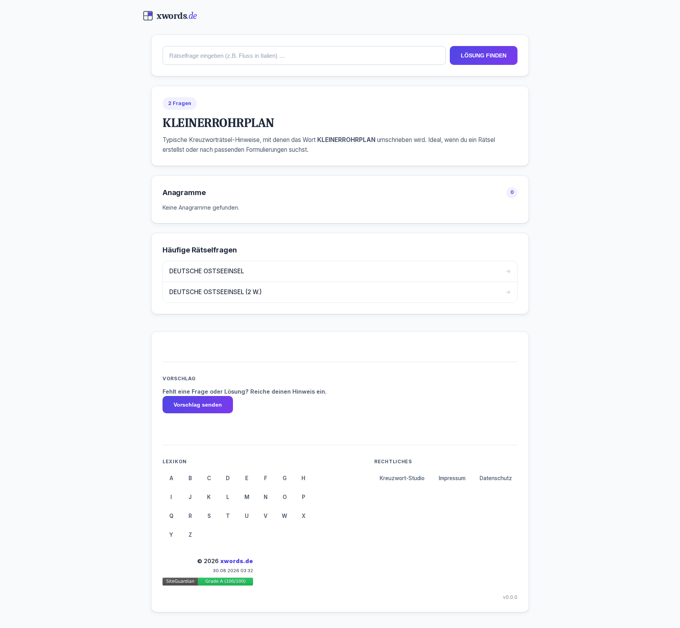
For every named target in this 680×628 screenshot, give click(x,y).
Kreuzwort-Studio (402, 478)
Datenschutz (496, 478)
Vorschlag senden (198, 404)
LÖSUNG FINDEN (483, 55)
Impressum (452, 478)
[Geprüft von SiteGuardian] (208, 583)
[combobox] (304, 55)
